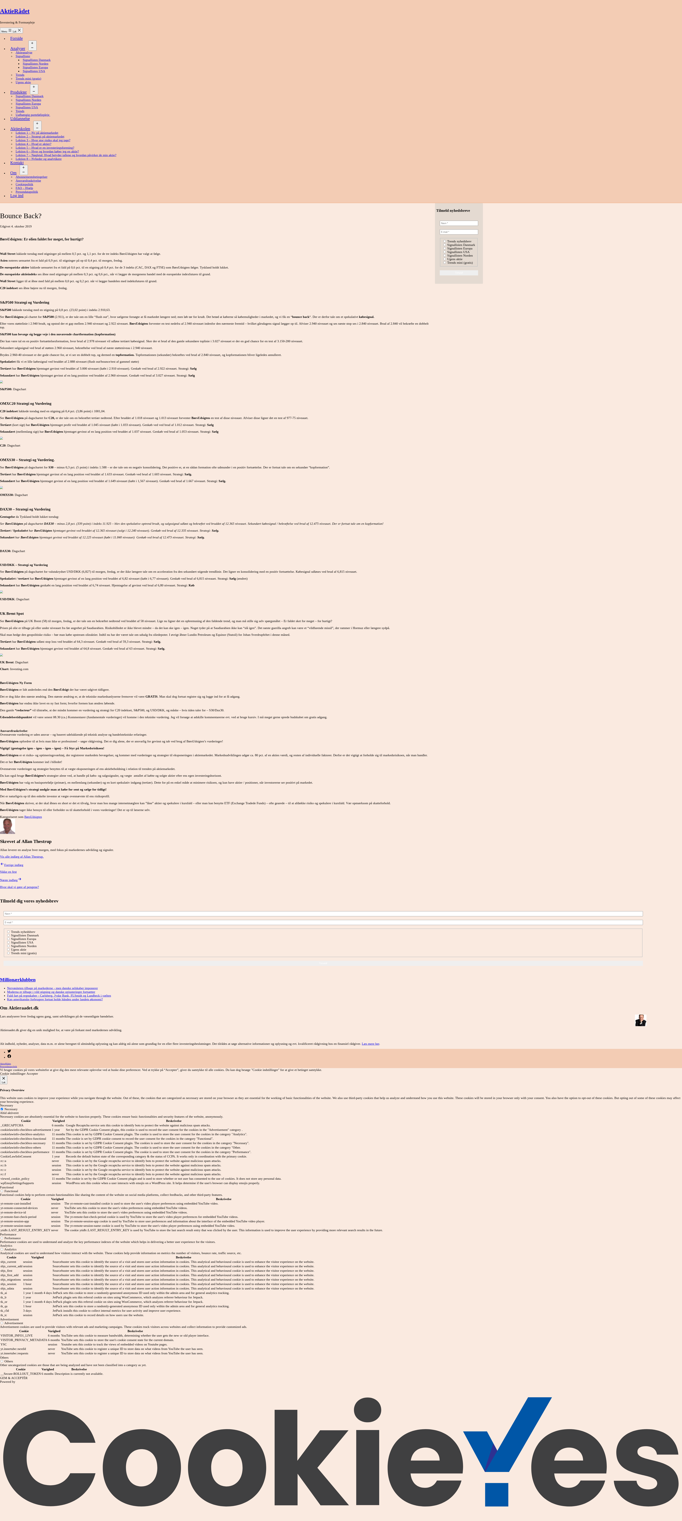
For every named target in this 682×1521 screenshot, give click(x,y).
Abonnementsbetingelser (31, 177)
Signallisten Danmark (37, 60)
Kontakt (17, 162)
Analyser (17, 48)
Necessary (11, 1109)
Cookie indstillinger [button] (13, 1073)
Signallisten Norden (35, 63)
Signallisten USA (34, 71)
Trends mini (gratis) (28, 78)
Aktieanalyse (24, 52)
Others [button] (4, 1357)
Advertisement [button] (9, 1319)
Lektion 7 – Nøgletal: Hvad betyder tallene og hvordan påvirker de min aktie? (66, 155)
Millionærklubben (18, 979)
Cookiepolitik (24, 184)
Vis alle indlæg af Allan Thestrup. (22, 856)
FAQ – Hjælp (24, 188)
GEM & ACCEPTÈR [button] (14, 1378)
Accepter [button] (32, 1073)
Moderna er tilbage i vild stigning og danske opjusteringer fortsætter (51, 992)
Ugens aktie (23, 82)
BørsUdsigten (33, 817)
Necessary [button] (6, 1105)
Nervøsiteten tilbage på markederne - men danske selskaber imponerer (52, 988)
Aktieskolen (20, 129)
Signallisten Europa (35, 67)
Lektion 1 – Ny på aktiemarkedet (37, 133)
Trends (20, 75)
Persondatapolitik (27, 192)
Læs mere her (370, 1044)
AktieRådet (14, 11)
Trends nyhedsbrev (459, 241)
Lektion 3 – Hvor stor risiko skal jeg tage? (43, 140)
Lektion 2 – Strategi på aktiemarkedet (40, 136)
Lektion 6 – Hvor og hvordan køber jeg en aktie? (47, 151)
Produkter (18, 92)
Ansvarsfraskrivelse (28, 180)
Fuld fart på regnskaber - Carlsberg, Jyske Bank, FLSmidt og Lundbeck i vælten (59, 995)
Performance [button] (8, 1234)
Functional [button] (7, 1187)
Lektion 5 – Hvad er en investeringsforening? (45, 147)
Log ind (16, 195)
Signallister (23, 56)
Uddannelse (20, 118)
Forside (16, 38)
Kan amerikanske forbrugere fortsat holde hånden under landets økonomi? (55, 999)
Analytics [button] (6, 1245)
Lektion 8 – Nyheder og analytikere (39, 159)
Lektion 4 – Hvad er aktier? (33, 144)
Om (13, 173)
